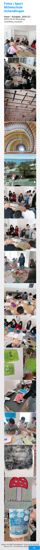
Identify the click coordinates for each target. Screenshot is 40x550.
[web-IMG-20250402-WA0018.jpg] (20, 412)
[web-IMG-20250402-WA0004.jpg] (20, 57)
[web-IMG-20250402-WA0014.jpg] (20, 283)
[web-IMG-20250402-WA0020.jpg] (20, 476)
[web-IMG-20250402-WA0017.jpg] (20, 379)
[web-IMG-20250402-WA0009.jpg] (20, 153)
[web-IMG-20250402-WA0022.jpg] (20, 541)
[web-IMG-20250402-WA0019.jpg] (20, 444)
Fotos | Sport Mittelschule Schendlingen (14, 7)
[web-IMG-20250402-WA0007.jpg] (20, 121)
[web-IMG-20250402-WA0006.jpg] (20, 89)
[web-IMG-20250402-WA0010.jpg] (20, 186)
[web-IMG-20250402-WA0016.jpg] (20, 347)
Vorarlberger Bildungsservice (25, 546)
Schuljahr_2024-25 (21, 17)
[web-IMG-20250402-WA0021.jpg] (20, 508)
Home (6, 17)
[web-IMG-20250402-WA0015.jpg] (20, 315)
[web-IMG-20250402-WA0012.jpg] (20, 250)
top (34, 548)
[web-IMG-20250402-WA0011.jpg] (20, 218)
